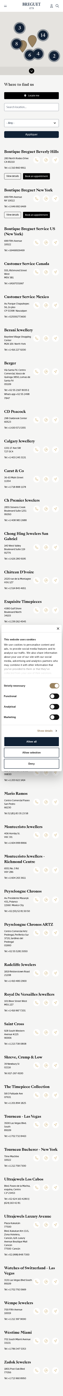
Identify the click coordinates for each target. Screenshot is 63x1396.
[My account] (51, 6)
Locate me (33, 95)
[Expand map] (31, 71)
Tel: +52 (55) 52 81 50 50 (17, 911)
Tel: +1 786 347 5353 (15, 1348)
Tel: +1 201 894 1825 (15, 1103)
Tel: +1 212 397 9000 (15, 1319)
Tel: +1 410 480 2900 (15, 980)
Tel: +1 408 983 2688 (15, 520)
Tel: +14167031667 (14, 283)
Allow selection (31, 752)
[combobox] (31, 123)
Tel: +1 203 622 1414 (14, 780)
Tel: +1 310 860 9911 (15, 167)
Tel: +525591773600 (15, 316)
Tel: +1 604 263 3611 (15, 877)
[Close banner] (58, 628)
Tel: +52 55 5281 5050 (16, 951)
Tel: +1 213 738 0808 (15, 1043)
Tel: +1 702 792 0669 (15, 1289)
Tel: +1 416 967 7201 (15, 1010)
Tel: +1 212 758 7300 (15, 1165)
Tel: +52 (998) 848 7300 (16, 1254)
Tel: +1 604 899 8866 (15, 842)
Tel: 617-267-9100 (13, 1073)
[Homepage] (31, 6)
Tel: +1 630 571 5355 (15, 427)
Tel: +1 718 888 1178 (15, 486)
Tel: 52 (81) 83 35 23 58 (16, 813)
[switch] (54, 696)
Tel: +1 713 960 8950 (15, 1378)
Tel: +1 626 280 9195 (15, 558)
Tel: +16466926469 (14, 250)
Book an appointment (36, 176)
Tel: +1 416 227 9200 (15, 349)
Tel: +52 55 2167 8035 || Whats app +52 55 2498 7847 (17, 394)
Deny (31, 763)
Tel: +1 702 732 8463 (15, 1136)
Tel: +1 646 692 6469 (15, 206)
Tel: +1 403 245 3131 (15, 457)
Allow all (31, 741)
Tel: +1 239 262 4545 (15, 621)
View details (12, 176)
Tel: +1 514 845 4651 (15, 588)
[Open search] (57, 6)
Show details (45, 730)
